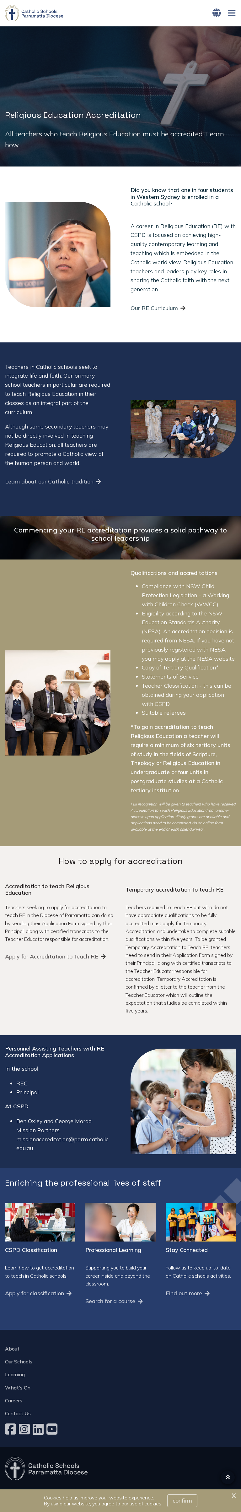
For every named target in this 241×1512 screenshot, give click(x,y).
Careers (13, 1400)
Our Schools (18, 1361)
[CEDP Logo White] (46, 1468)
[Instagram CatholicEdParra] (25, 1429)
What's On (17, 1387)
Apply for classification (34, 1293)
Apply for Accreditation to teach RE (51, 956)
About (12, 1349)
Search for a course (110, 1301)
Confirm (182, 1500)
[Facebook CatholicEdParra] (11, 1429)
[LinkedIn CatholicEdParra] (39, 1429)
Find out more (184, 1293)
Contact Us (18, 1413)
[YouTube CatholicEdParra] (52, 1429)
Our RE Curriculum (154, 308)
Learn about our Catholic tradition (49, 481)
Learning (15, 1374)
